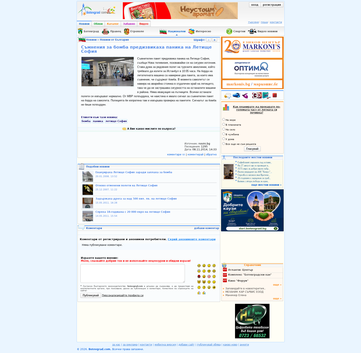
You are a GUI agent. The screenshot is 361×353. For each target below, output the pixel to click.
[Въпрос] (204, 287)
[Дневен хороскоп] (246, 96)
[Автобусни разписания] (237, 96)
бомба (86, 121)
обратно (211, 154)
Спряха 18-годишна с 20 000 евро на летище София (132, 211)
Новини (84, 23)
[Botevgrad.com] (199, 292)
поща (264, 22)
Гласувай (252, 148)
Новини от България (114, 39)
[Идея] (209, 287)
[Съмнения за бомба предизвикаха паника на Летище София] (107, 85)
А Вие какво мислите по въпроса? (150, 128)
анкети (244, 344)
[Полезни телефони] (277, 96)
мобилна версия (165, 344)
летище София (116, 121)
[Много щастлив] (199, 265)
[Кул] (209, 271)
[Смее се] (214, 271)
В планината (233, 125)
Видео (143, 23)
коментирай (196, 154)
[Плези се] (204, 276)
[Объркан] (204, 271)
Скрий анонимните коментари (192, 239)
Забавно (129, 23)
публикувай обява (209, 344)
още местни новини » (266, 184)
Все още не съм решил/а (241, 144)
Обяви (98, 23)
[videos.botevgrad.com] (204, 292)
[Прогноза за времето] (228, 96)
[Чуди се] (209, 281)
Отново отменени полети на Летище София (126, 185)
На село (230, 129)
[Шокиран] (199, 271)
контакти (276, 22)
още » (277, 284)
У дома (230, 139)
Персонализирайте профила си (123, 295)
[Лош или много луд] (199, 281)
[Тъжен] (209, 265)
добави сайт (186, 344)
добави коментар (206, 228)
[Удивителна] (199, 287)
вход (254, 4)
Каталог (113, 23)
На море (231, 120)
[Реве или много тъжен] (214, 276)
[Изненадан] (214, 265)
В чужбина (232, 134)
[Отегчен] (209, 276)
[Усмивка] (204, 265)
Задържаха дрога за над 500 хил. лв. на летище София (136, 198)
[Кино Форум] (261, 95)
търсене (253, 22)
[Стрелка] (214, 287)
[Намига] (214, 281)
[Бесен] (199, 276)
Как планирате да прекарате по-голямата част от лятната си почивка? (256, 109)
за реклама (130, 344)
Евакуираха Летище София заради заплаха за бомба (133, 172)
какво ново (230, 344)
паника (98, 121)
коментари (176, 154)
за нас (116, 344)
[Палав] (204, 281)
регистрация (272, 4)
